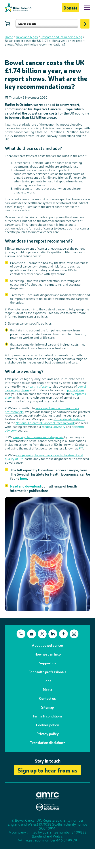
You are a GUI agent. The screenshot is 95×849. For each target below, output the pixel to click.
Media (47, 689)
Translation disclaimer (47, 742)
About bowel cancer (47, 645)
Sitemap (47, 707)
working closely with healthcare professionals (42, 410)
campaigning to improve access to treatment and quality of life (44, 457)
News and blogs (27, 37)
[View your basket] (7, 23)
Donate (70, 8)
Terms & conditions (47, 715)
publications (75, 390)
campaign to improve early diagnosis (38, 437)
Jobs (47, 680)
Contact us (47, 698)
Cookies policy (47, 724)
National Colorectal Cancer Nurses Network (45, 423)
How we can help (47, 654)
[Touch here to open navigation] (87, 7)
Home (9, 37)
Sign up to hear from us (47, 770)
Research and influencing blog (61, 37)
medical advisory (53, 426)
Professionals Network (69, 419)
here (23, 478)
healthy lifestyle (39, 386)
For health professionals (47, 671)
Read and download (25, 486)
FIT (81, 448)
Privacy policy (47, 733)
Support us (47, 662)
